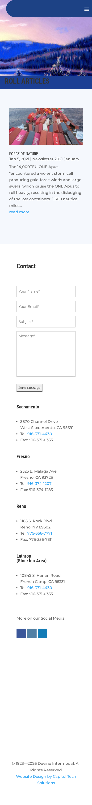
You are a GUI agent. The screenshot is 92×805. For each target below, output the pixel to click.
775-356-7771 (39, 533)
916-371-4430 (39, 434)
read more (19, 212)
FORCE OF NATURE (23, 154)
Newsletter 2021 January (55, 159)
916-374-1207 (39, 483)
